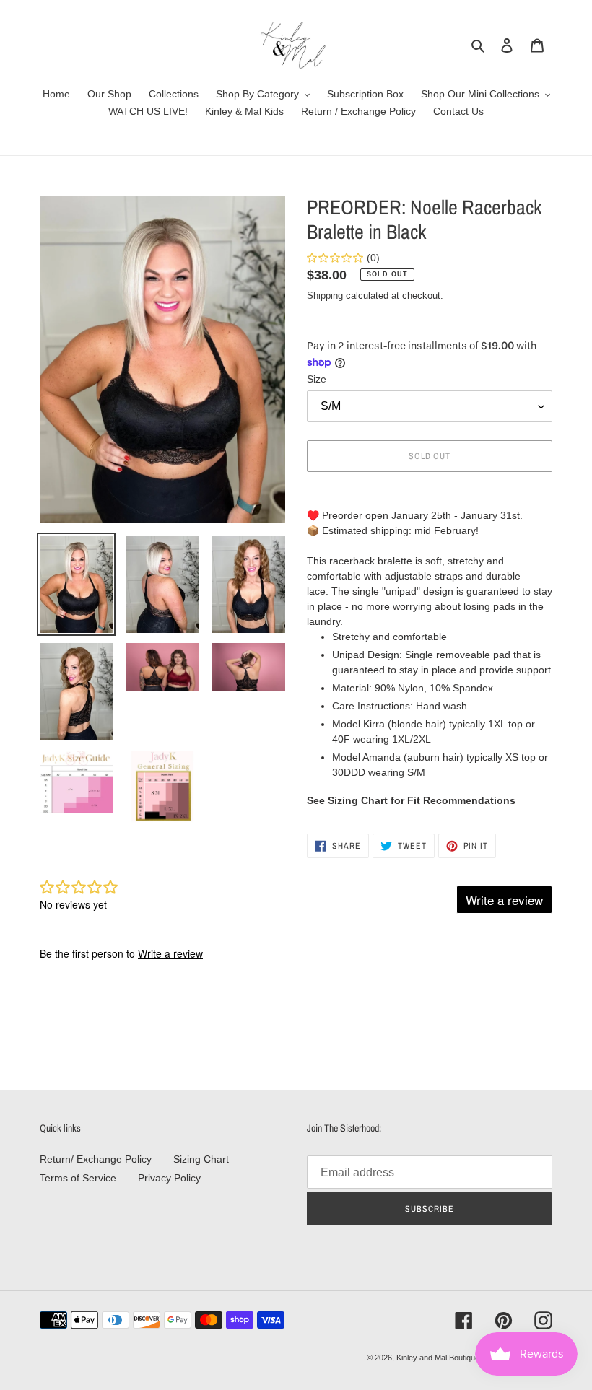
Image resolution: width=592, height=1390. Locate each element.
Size (316, 379)
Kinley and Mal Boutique (437, 1357)
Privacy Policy (169, 1178)
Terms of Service (78, 1178)
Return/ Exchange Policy (96, 1159)
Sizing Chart (201, 1159)
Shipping (325, 295)
